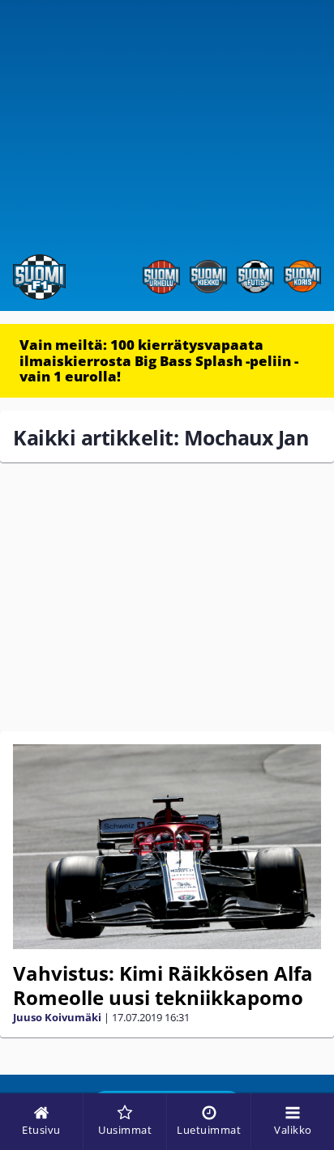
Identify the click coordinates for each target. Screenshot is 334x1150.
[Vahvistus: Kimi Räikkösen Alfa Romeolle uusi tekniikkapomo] (167, 846)
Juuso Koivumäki (57, 1017)
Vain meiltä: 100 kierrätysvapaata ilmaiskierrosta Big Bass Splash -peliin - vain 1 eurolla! (158, 360)
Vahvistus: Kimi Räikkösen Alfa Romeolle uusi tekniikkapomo (163, 985)
